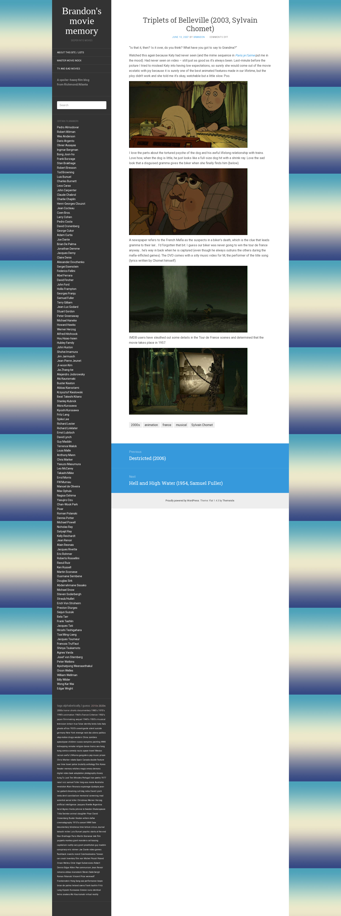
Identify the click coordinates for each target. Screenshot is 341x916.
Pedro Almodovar (68, 127)
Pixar (60, 508)
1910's (76, 822)
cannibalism (73, 795)
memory (68, 768)
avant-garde (82, 728)
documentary (84, 710)
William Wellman (67, 675)
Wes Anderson (66, 136)
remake (72, 746)
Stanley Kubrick (66, 401)
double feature (97, 760)
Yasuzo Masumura (69, 464)
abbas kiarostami (73, 872)
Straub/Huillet (65, 598)
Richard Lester (66, 423)
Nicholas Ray (65, 526)
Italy (104, 724)
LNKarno (74, 755)
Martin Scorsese (67, 571)
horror (67, 710)
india (87, 791)
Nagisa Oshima (66, 495)
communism (85, 867)
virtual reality (92, 894)
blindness (74, 827)
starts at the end (98, 831)
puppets (61, 840)
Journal (101, 827)
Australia (99, 782)
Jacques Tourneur (68, 639)
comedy (72, 750)
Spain (79, 760)
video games (95, 849)
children (72, 742)
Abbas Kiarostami (68, 387)
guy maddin (100, 845)
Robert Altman (66, 131)
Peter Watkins (65, 661)
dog (82, 791)
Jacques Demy (66, 253)
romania (61, 872)
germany (61, 732)
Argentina (97, 804)
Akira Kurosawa (67, 405)
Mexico (98, 750)
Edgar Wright (65, 688)
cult (79, 791)
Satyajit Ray (64, 531)
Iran (92, 777)
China (85, 737)
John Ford (63, 284)
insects (70, 854)
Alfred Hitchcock (67, 333)
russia (80, 742)
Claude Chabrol (66, 194)
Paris (73, 836)
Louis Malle (64, 450)
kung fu (60, 777)
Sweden (88, 809)
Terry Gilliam (64, 302)
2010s (94, 705)
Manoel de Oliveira (68, 486)
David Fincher (65, 280)
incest (77, 854)
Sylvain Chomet (202, 425)
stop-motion (62, 737)
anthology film (92, 764)
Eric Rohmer (64, 553)
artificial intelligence (66, 804)
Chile (72, 863)
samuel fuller (73, 782)
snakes (66, 894)
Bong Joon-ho (66, 154)
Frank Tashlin (65, 621)
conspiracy (62, 849)
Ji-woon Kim (64, 365)
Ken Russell (64, 567)
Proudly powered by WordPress (182, 500)
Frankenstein (63, 881)
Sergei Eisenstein (68, 266)
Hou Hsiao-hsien (67, 338)
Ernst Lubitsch (66, 432)
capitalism (62, 845)
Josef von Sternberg (70, 657)
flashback (61, 854)
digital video (62, 773)
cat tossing (93, 840)
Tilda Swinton (63, 813)
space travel (89, 750)
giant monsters (80, 840)
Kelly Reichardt (66, 536)
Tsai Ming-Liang (67, 634)
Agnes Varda (65, 652)
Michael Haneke (67, 320)
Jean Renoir (64, 540)
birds (94, 724)
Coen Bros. (63, 212)
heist (59, 809)
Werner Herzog (66, 329)
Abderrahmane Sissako (71, 585)
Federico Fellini (66, 271)
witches (76, 768)
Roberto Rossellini (68, 558)
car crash (61, 858)
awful (66, 755)
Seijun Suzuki (65, 612)
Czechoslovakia (88, 854)
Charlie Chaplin (66, 199)
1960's (78, 715)
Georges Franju (66, 293)
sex (98, 746)
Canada (86, 760)
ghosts (60, 728)
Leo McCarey (65, 468)
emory (89, 768)
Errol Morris (64, 477)
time (82, 827)
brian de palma (64, 885)
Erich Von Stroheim (69, 603)
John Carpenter (67, 190)
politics (102, 732)
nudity (70, 845)
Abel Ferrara (64, 275)
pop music (94, 755)
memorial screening (89, 795)
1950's (101, 715)
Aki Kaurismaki (66, 378)
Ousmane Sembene (69, 576)
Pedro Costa (64, 221)
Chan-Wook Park (67, 504)
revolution (61, 786)
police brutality (79, 764)
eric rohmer (73, 849)
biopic (100, 881)
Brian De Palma (66, 244)
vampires (87, 742)
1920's (73, 728)
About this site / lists (70, 52)
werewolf (90, 876)
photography (90, 773)
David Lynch (64, 437)
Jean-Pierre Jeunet (69, 360)
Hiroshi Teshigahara (69, 630)
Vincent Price (79, 876)
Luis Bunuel (64, 176)
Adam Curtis (65, 235)
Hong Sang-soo (77, 881)
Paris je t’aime (245, 55)
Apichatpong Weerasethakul (74, 666)
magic (83, 768)
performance (91, 881)
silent (91, 728)
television (61, 724)
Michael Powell (66, 522)
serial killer (71, 800)
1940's (86, 719)
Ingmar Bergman (67, 149)
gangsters (84, 755)
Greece (83, 890)
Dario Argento (65, 140)
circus (94, 827)
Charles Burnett (67, 181)
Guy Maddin (64, 441)
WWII (103, 742)
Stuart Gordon (66, 311)
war (59, 764)
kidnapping (62, 746)
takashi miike (63, 831)
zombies (93, 737)
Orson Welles (65, 670)
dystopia (95, 786)
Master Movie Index (69, 60)
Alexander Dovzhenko (70, 262)
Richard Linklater (67, 428)
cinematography (64, 822)
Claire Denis (64, 257)
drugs (71, 737)
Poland (100, 858)
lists (99, 724)
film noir (79, 858)
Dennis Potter (65, 518)
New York (70, 732)
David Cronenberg (68, 226)
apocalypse (62, 742)
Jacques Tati (65, 625)
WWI (89, 822)
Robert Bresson (66, 167)
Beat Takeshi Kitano (69, 396)
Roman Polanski (67, 513)
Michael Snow (65, 589)
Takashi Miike (65, 473)
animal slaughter (78, 813)
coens (82, 885)
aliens (95, 732)
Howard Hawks (66, 324)
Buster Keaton (66, 383)
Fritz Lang (63, 414)
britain (70, 724)
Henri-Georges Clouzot (71, 203)
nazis (79, 750)
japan (60, 719)
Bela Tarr (62, 616)
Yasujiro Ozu (65, 500)
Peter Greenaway (68, 316)
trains (93, 746)
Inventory (71, 858)
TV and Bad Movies (68, 68)
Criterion (93, 715)
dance (87, 746)
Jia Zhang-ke (65, 369)
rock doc (88, 732)
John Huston (65, 347)
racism (60, 755)
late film (97, 836)
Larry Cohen (64, 217)
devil (64, 795)
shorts (73, 710)
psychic (86, 831)
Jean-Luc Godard (67, 306)
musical (101, 719)
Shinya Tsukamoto (68, 648)
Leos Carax (64, 185)
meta (59, 795)
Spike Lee (63, 419)
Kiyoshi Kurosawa (68, 410)
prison (102, 755)
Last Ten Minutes (73, 777)
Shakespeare (99, 809)
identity (87, 724)
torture (87, 827)
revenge (79, 732)
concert (83, 822)
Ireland (75, 885)
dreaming (72, 791)
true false (78, 724)
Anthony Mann (66, 455)
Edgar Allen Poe (71, 867)
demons (96, 768)
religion (79, 746)
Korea (102, 764)
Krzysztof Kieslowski (70, 392)
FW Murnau (64, 482)
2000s (60, 710)
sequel (79, 719)
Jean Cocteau (65, 208)
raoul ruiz (61, 782)
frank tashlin (91, 885)
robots (73, 760)
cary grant (78, 845)
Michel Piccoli (90, 858)
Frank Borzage (66, 158)
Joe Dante (63, 239)
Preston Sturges (67, 607)
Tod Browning (65, 172)
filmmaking (69, 719)
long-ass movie (87, 782)
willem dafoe (89, 818)
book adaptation (76, 773)
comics (65, 750)
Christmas (82, 800)
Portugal (86, 777)
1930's (93, 719)
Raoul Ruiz (63, 562)
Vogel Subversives (84, 863)
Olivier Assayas (66, 145)
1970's (101, 710)
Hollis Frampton (66, 288)
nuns (89, 890)
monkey (69, 840)
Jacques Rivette (67, 549)
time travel (66, 764)
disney (99, 773)
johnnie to (79, 809)
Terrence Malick (67, 446)
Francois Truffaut (68, 643)
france (85, 715)
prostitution (89, 845)
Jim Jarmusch (66, 356)
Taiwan (99, 854)
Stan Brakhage (66, 163)
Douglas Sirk (64, 580)
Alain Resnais (65, 544)
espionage (86, 786)
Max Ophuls (64, 491)
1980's (94, 710)
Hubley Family (65, 342)
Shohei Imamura (67, 351)
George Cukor (65, 230)
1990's (60, 715)
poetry (98, 777)
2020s (102, 705)
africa (66, 728)
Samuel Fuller (65, 298)
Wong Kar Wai (65, 684)
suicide (98, 728)
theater (60, 768)
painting (96, 742)
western (78, 737)
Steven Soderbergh (69, 594)
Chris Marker (65, 459)
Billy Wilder (63, 679)
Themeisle (228, 500)
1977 (103, 777)
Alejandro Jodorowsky (71, 374)
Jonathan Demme (68, 248)
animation (69, 715)
